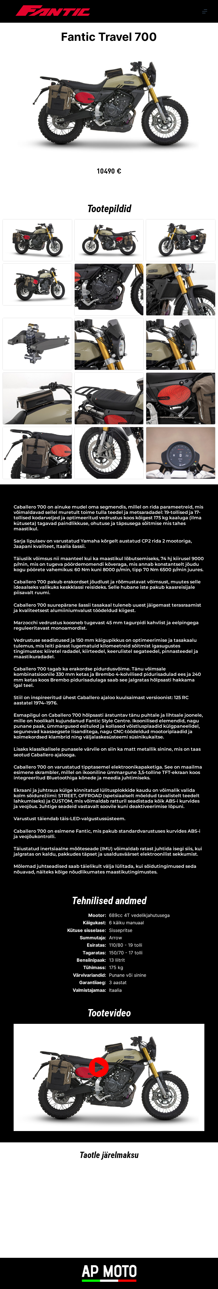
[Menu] (204, 11)
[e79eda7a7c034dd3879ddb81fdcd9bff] (109, 102)
